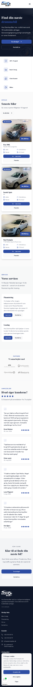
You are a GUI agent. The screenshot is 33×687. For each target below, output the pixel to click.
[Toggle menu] (30, 4)
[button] (4, 681)
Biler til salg (4, 616)
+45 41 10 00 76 (8, 634)
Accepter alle (16, 672)
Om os (3, 622)
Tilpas (16, 681)
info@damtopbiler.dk (10, 641)
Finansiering (5, 619)
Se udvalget (15, 42)
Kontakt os (16, 47)
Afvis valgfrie (16, 677)
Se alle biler (6, 113)
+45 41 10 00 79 (8, 638)
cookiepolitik (7, 667)
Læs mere (18, 156)
